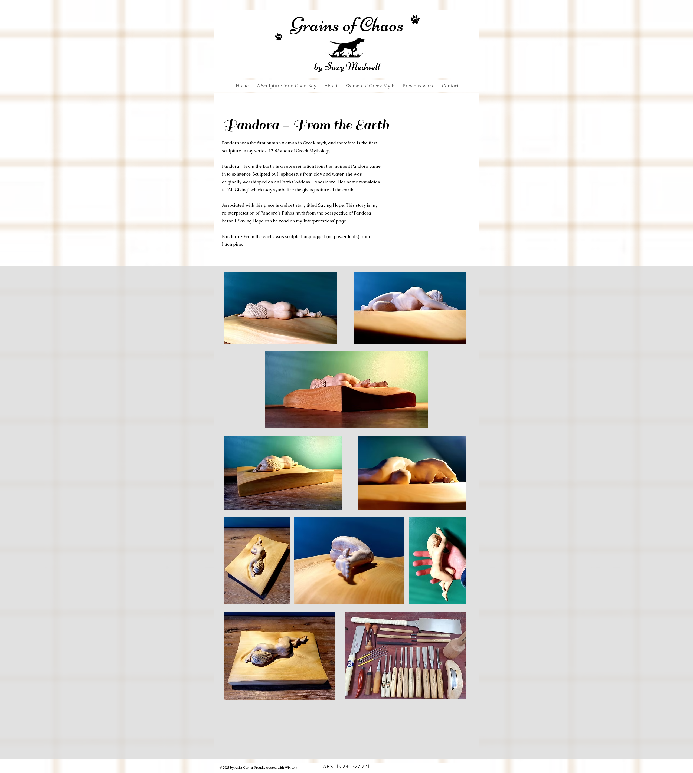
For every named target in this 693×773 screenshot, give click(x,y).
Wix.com (291, 767)
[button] (370, 86)
